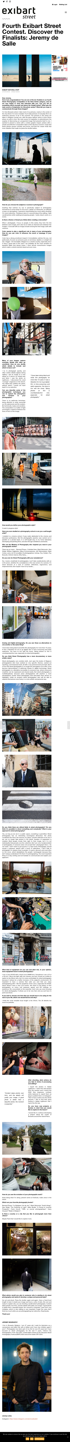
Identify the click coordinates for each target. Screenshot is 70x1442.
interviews (6, 92)
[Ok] (68, 1437)
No (32, 1439)
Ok (27, 1439)
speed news (15, 92)
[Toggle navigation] (66, 12)
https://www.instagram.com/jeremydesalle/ (23, 1419)
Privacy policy (39, 1439)
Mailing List (63, 4)
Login (55, 4)
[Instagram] (9, 1)
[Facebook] (6, 1)
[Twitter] (3, 1)
